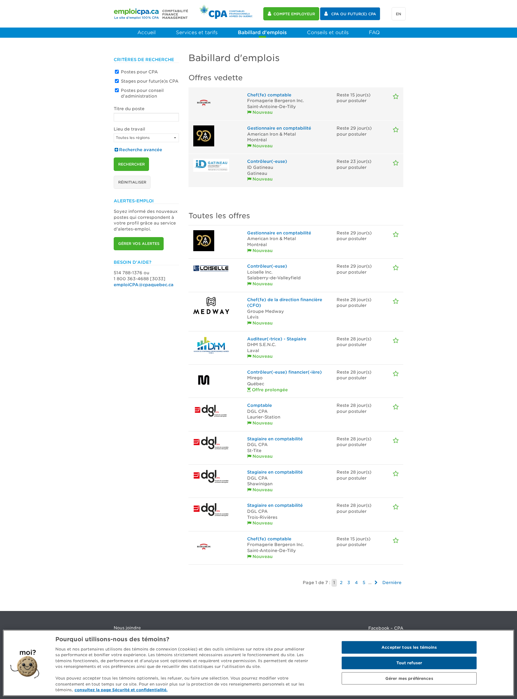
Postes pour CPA (139, 71)
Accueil (146, 32)
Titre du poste (129, 108)
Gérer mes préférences (409, 678)
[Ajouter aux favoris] (396, 96)
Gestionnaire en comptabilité (279, 128)
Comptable (259, 405)
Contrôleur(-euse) (267, 161)
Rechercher (131, 164)
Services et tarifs (197, 32)
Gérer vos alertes (138, 243)
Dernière (392, 582)
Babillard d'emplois (262, 32)
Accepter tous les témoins (409, 647)
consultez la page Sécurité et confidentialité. (121, 690)
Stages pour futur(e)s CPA (150, 81)
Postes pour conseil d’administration (142, 93)
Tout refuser (409, 663)
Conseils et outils (328, 32)
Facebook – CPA (385, 628)
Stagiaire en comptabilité (275, 438)
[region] (258, 663)
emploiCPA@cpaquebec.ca (144, 284)
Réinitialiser (132, 182)
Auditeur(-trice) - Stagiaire (276, 338)
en (398, 14)
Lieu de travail (129, 129)
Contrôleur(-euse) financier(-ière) (284, 372)
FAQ (374, 32)
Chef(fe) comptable (269, 95)
